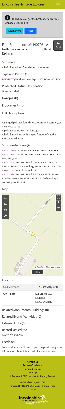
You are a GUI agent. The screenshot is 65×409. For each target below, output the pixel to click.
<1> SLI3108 (9, 150)
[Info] (5, 210)
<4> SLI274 (8, 174)
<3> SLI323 (8, 162)
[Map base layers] (5, 204)
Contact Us (32, 362)
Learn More (14, 31)
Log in (33, 390)
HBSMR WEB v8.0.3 (31, 386)
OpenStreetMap (43, 267)
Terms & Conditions (32, 365)
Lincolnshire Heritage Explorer (23, 4)
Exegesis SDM (38, 382)
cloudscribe (49, 386)
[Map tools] (5, 216)
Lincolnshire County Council (41, 376)
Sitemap (32, 372)
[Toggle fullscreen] (58, 197)
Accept (30, 31)
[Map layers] (5, 198)
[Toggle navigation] (58, 4)
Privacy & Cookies (32, 369)
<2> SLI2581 (9, 154)
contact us (49, 351)
